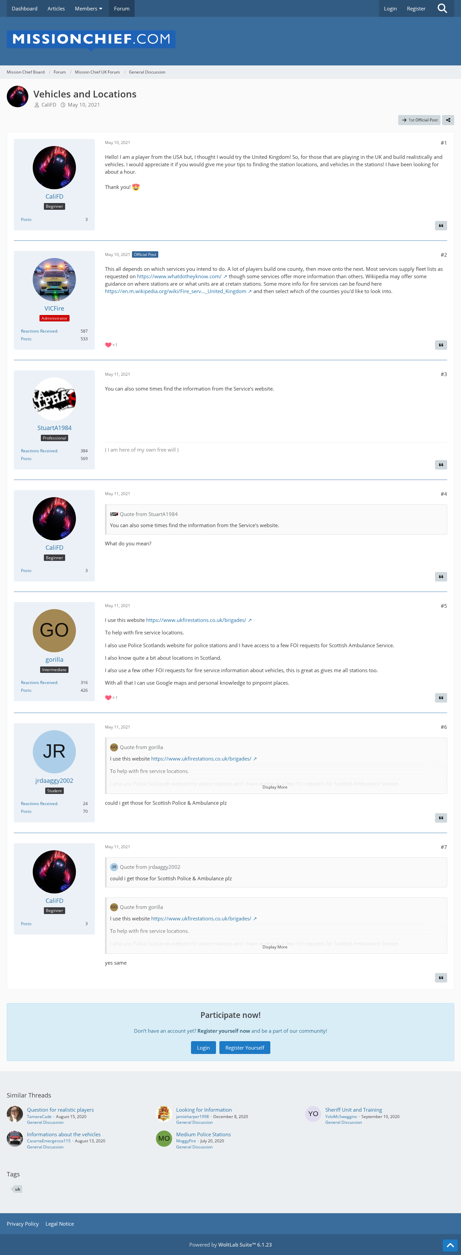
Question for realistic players (60, 1109)
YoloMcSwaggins (341, 1116)
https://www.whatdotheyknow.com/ (179, 276)
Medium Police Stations (203, 1134)
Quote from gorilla (141, 747)
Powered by (230, 1244)
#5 (444, 605)
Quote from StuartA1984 (149, 514)
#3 (444, 374)
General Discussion (45, 1122)
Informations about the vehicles (64, 1134)
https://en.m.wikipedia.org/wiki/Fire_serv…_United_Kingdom (175, 291)
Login (390, 8)
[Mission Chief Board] (230, 41)
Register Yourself (244, 1047)
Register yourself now (223, 1030)
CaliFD (49, 104)
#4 (444, 493)
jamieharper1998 (192, 1116)
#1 (444, 142)
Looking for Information (204, 1109)
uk (17, 1189)
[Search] (442, 8)
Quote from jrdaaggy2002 (150, 866)
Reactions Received (39, 331)
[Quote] (441, 225)
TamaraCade (39, 1116)
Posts (26, 219)
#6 (444, 726)
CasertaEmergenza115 (49, 1141)
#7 (444, 847)
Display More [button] (275, 787)
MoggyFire (186, 1141)
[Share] (448, 120)
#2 (444, 254)
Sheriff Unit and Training (353, 1109)
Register (416, 8)
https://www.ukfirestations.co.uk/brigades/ (196, 620)
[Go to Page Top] (450, 1245)
